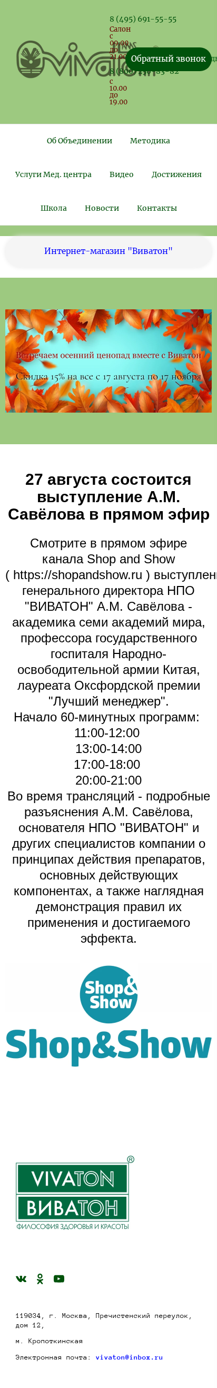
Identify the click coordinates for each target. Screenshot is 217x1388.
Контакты (157, 208)
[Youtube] (59, 1278)
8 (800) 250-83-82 (144, 71)
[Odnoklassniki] (40, 1278)
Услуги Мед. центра (53, 174)
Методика (150, 140)
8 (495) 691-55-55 (143, 19)
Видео (122, 174)
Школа (54, 208)
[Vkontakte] (21, 1278)
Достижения (177, 174)
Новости (102, 208)
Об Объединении (79, 140)
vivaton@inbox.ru (129, 1357)
